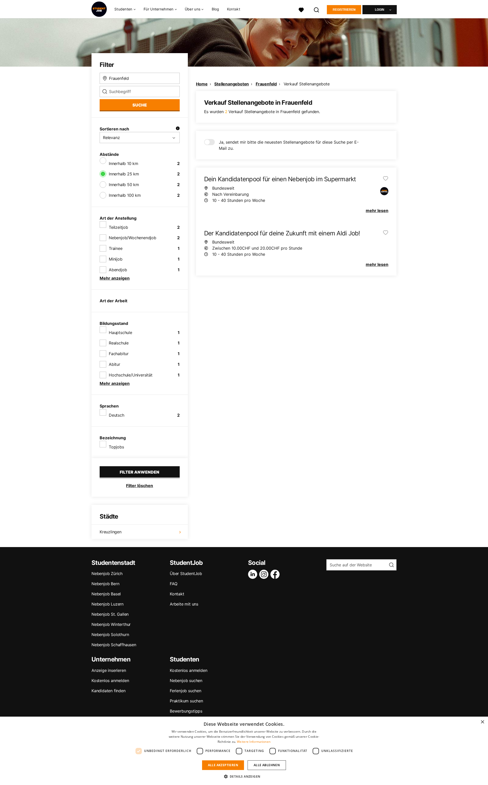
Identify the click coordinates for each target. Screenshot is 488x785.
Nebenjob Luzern (108, 604)
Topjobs (116, 446)
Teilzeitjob (118, 227)
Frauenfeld (266, 83)
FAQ (173, 583)
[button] (244, 776)
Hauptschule (120, 332)
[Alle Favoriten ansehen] (301, 9)
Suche (139, 105)
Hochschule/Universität (130, 375)
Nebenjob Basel (106, 593)
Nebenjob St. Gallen (110, 614)
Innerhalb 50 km (124, 184)
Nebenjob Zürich (107, 573)
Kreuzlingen (110, 531)
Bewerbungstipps (186, 711)
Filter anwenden (139, 472)
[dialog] (244, 751)
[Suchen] (316, 9)
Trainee (116, 248)
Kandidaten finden (109, 690)
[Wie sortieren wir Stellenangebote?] (178, 129)
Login (379, 9)
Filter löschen (139, 485)
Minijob (116, 259)
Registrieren (344, 9)
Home (202, 83)
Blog (215, 9)
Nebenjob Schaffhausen (114, 644)
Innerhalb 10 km (123, 163)
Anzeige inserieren (109, 670)
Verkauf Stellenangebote (307, 83)
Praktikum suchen (186, 700)
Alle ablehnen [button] (267, 765)
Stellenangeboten (231, 83)
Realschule (119, 342)
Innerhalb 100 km (125, 195)
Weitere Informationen (253, 741)
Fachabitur (119, 353)
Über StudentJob (186, 573)
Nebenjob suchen (186, 680)
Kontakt (233, 9)
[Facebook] (276, 574)
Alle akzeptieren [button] (223, 765)
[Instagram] (264, 574)
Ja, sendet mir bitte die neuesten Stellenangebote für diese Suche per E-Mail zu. (289, 145)
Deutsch (116, 415)
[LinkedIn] (253, 574)
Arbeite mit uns (184, 604)
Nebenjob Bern (105, 583)
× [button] (482, 722)
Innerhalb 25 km (124, 173)
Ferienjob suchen (185, 690)
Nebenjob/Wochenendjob (132, 237)
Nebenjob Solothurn (110, 634)
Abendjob (118, 269)
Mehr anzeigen (115, 278)
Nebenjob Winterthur (111, 624)
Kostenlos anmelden (110, 680)
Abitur (114, 364)
